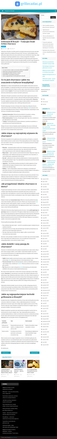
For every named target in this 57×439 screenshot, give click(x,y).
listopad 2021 (46, 287)
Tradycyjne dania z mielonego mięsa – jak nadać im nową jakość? (6, 371)
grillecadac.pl (12, 48)
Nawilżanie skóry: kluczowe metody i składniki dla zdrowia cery (49, 52)
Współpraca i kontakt (9, 10)
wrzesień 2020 (46, 324)
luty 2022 (45, 280)
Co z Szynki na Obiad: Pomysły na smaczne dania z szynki (32, 371)
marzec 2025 (45, 223)
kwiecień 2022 (46, 274)
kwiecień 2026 (46, 189)
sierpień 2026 (46, 179)
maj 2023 (45, 243)
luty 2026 (45, 194)
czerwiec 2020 (46, 331)
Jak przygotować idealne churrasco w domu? (12, 72)
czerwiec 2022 (46, 269)
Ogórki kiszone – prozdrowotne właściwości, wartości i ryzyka (49, 31)
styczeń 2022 (46, 282)
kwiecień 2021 (46, 305)
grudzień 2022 (46, 254)
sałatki (29, 107)
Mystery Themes (13, 437)
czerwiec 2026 (46, 184)
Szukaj (42, 15)
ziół (37, 201)
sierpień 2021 (46, 295)
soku (9, 260)
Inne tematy (45, 101)
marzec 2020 (45, 339)
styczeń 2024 (46, 233)
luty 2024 (45, 230)
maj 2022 (45, 272)
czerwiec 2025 (46, 215)
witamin (20, 263)
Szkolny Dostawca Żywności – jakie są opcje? (18, 371)
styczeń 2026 (46, 197)
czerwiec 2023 (46, 241)
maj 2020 (45, 334)
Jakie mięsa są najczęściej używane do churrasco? (13, 71)
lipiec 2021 (45, 298)
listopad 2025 (46, 202)
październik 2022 (46, 259)
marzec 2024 (45, 228)
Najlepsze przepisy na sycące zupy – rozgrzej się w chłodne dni (48, 153)
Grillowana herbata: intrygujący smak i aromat (48, 140)
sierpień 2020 (46, 326)
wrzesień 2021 (46, 293)
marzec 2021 (45, 308)
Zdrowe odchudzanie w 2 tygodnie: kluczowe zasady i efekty (49, 37)
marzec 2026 (45, 192)
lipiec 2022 (45, 267)
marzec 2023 (45, 246)
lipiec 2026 (45, 181)
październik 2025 (46, 204)
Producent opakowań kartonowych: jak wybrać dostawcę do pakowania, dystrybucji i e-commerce (48, 45)
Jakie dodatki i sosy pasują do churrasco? (11, 74)
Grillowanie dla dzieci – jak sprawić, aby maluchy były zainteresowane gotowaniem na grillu (49, 127)
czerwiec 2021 (46, 300)
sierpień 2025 (46, 210)
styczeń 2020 (46, 344)
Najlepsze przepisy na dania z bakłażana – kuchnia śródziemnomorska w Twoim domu (10, 431)
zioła (22, 267)
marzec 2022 (45, 277)
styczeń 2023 (46, 251)
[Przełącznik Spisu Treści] (26, 68)
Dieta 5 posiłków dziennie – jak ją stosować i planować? (49, 26)
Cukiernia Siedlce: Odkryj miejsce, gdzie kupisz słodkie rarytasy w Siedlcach (35, 352)
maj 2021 (45, 303)
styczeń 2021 (46, 313)
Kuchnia (3, 46)
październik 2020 (46, 321)
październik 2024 (46, 225)
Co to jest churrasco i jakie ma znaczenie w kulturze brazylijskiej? (15, 69)
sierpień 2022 (46, 264)
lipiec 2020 (45, 329)
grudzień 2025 (46, 199)
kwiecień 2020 (46, 337)
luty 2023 (45, 248)
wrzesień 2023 (46, 236)
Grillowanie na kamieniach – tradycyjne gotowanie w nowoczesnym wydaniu (7, 352)
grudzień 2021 (46, 285)
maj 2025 (45, 217)
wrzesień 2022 (46, 261)
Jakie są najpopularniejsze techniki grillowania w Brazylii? (14, 75)
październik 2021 (46, 290)
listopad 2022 (46, 256)
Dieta (44, 99)
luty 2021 (45, 311)
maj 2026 (45, 186)
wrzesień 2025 (46, 207)
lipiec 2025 (45, 212)
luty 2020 (45, 342)
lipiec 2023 (45, 238)
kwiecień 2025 (46, 220)
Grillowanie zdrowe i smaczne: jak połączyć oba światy (49, 114)
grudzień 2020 (46, 316)
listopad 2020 (46, 318)
